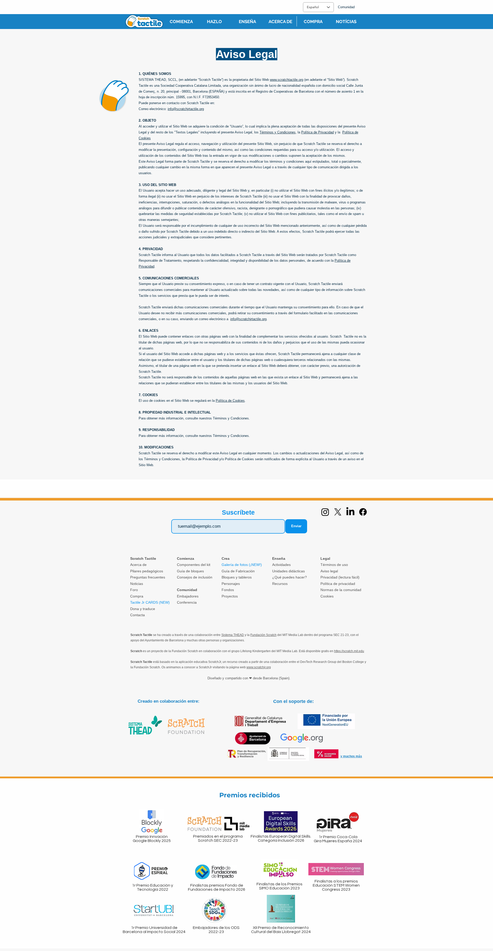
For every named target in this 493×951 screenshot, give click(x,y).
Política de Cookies (230, 401)
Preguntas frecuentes (147, 577)
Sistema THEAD (232, 635)
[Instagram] (325, 512)
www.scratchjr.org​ (258, 667)
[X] (338, 512)
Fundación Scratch (263, 635)
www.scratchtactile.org (286, 80)
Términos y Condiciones (278, 132)
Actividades (281, 565)
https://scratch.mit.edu (349, 651)
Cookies (327, 596)
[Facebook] (363, 512)
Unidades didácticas (288, 571)
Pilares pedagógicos (146, 571)
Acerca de (138, 565)
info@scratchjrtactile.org (186, 109)
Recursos (280, 584)
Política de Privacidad (317, 132)
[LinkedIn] (350, 512)
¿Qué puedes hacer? (289, 577)
